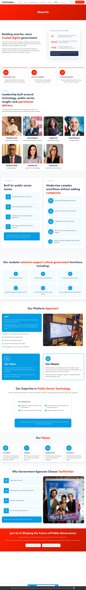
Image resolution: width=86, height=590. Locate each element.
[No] (84, 588)
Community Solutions (33, 2)
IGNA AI (20, 2)
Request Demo (79, 2)
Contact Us (62, 2)
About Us (56, 2)
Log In (71, 2)
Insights (49, 2)
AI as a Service (43, 2)
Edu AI (25, 2)
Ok (73, 588)
